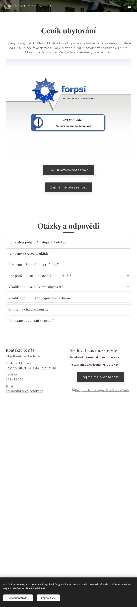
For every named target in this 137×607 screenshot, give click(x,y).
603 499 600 (14, 379)
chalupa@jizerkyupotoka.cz (24, 391)
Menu (129, 6)
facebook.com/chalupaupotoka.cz (94, 357)
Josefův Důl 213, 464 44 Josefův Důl (31, 368)
